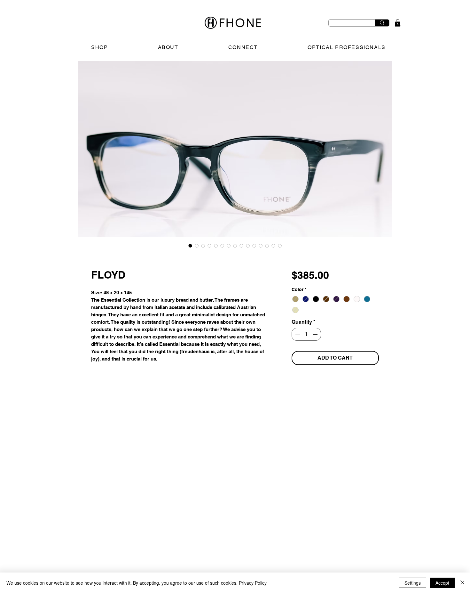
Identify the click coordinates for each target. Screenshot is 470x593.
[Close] (462, 583)
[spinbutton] (306, 334)
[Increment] (315, 334)
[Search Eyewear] (382, 23)
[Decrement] (297, 334)
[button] (398, 23)
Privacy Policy (253, 583)
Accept (442, 583)
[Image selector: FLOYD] (190, 245)
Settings (412, 583)
